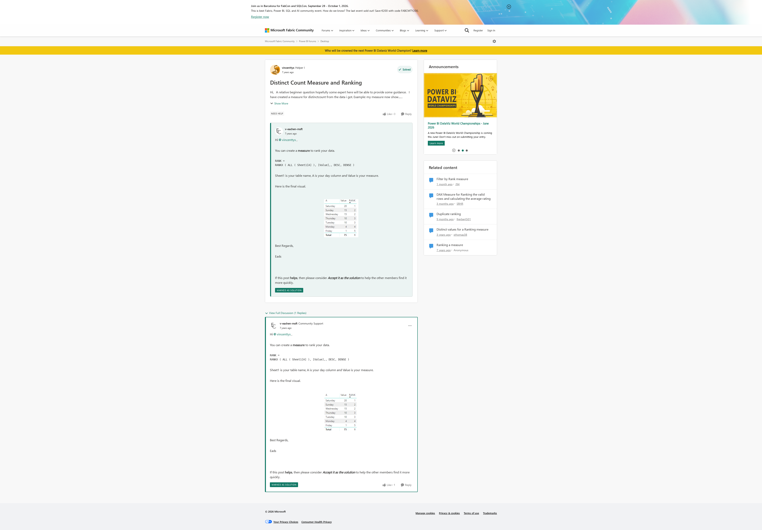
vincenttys (288, 68)
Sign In (491, 30)
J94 (457, 184)
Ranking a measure (450, 245)
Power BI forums (307, 41)
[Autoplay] (454, 150)
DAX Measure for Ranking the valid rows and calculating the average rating (464, 196)
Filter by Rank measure (452, 179)
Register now (260, 16)
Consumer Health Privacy (316, 521)
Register (478, 30)
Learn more (419, 50)
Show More (281, 103)
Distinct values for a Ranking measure (462, 229)
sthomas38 (460, 235)
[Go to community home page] (289, 30)
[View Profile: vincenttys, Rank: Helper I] (275, 70)
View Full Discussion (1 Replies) (287, 313)
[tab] (459, 150)
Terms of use (471, 513)
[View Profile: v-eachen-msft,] (279, 131)
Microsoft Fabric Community (280, 41)
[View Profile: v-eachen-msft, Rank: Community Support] (274, 326)
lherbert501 (464, 219)
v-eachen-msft (294, 129)
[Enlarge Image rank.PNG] (341, 218)
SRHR (460, 204)
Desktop (324, 41)
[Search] (467, 30)
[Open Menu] (494, 41)
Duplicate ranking (449, 214)
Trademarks (490, 513)
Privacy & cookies (449, 513)
